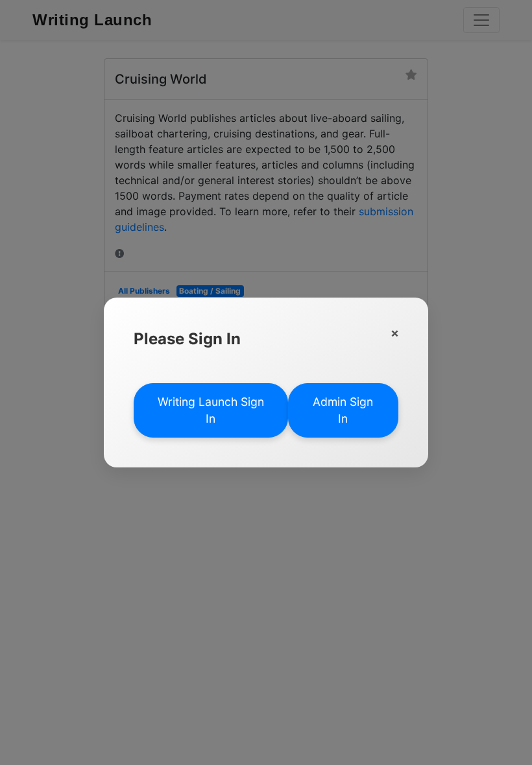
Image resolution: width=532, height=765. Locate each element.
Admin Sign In (343, 410)
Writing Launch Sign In (211, 410)
